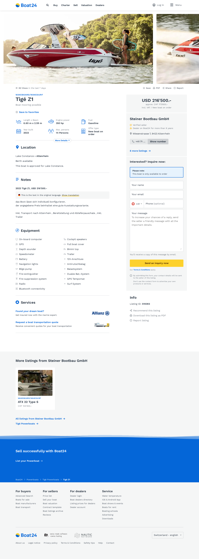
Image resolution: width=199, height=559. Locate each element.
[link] (35, 389)
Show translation (70, 195)
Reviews (47, 515)
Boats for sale (22, 499)
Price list (47, 496)
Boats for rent (109, 507)
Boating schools (110, 511)
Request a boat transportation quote (37, 322)
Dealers (100, 5)
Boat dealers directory (81, 499)
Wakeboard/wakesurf (29, 95)
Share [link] (168, 88)
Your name (138, 185)
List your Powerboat (27, 460)
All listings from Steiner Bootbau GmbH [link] (39, 418)
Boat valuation (50, 503)
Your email (138, 194)
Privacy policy (50, 543)
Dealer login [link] (76, 496)
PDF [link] (158, 88)
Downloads (107, 518)
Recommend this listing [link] (146, 310)
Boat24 (19, 479)
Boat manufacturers (26, 503)
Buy (55, 5)
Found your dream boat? (30, 311)
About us (20, 543)
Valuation (86, 5)
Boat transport (23, 507)
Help (100, 543)
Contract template (52, 507)
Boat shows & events (112, 503)
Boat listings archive (53, 511)
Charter (65, 5)
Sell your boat (50, 499)
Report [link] (180, 88)
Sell (75, 5)
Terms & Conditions (141, 270)
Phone (155, 203)
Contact (110, 543)
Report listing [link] (141, 320)
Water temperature (111, 496)
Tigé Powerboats (25, 423)
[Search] (48, 5)
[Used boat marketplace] (26, 5)
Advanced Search (24, 496)
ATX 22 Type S (28, 402)
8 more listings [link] (138, 150)
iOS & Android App (111, 499)
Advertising (107, 515)
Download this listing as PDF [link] (149, 315)
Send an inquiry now (157, 263)
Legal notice (34, 543)
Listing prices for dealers (82, 503)
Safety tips (89, 543)
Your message (139, 213)
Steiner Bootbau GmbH (149, 119)
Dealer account (77, 507)
